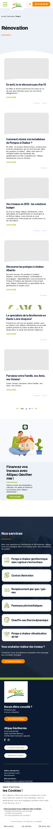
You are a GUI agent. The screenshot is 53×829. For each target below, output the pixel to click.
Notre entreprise (11, 771)
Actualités (36, 103)
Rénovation (11, 16)
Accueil (3, 16)
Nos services (9, 779)
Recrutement (9, 775)
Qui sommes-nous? (12, 773)
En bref (44, 103)
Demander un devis (15, 755)
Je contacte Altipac (13, 661)
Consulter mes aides (16, 747)
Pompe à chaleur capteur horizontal (18, 781)
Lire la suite (11, 97)
